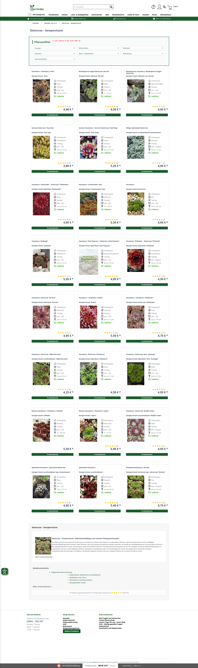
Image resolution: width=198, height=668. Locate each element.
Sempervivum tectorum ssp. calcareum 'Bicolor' (145, 472)
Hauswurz (130, 184)
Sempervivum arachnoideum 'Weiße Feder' (144, 415)
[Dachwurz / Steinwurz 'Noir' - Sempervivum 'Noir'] (41, 95)
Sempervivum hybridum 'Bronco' (45, 302)
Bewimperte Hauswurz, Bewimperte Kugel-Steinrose (144, 72)
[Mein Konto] (159, 7)
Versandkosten (94, 662)
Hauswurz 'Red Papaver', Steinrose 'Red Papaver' (99, 241)
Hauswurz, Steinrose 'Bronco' (44, 298)
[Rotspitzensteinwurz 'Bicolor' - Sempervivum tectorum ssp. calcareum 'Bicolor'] (136, 491)
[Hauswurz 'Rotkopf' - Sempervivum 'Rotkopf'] (41, 265)
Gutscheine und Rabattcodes (110, 628)
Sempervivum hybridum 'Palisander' (47, 189)
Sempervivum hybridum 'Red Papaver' (95, 246)
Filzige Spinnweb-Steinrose (137, 128)
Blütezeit (126, 48)
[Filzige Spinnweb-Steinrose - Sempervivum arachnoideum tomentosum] (136, 152)
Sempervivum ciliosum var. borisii (140, 76)
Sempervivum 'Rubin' (87, 302)
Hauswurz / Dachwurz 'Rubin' (91, 298)
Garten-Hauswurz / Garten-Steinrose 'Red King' (98, 128)
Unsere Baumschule (107, 620)
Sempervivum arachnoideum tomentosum (143, 132)
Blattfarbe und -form (78, 577)
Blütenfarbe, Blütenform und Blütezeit (85, 575)
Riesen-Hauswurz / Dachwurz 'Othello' (47, 411)
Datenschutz (104, 626)
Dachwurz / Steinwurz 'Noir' (43, 71)
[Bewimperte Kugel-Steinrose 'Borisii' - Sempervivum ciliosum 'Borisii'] (88, 95)
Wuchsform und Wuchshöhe (81, 580)
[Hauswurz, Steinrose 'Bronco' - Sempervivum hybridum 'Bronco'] (41, 321)
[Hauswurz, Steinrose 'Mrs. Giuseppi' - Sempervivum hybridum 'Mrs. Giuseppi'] (136, 378)
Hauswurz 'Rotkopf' (40, 241)
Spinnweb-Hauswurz (87, 467)
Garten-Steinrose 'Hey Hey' (43, 128)
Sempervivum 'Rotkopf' (41, 246)
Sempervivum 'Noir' (40, 76)
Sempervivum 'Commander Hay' (92, 189)
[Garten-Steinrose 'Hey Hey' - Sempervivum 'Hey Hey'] (41, 152)
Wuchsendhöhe (41, 59)
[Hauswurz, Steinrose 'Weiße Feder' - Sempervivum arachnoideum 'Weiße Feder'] (136, 435)
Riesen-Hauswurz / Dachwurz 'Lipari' (94, 411)
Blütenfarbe (83, 48)
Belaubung (127, 53)
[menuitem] (93, 6)
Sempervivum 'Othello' (41, 415)
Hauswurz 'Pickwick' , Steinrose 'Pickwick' (143, 241)
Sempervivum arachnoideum (91, 472)
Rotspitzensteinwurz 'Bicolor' (138, 467)
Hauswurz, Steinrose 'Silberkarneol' (46, 354)
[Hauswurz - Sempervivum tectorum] (136, 208)
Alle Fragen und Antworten (110, 618)
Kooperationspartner (71, 628)
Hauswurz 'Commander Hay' (90, 184)
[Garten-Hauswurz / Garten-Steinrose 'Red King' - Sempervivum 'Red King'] (88, 152)
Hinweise (113, 666)
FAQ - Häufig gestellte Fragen (110, 624)
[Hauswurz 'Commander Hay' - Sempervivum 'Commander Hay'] (88, 208)
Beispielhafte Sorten (78, 582)
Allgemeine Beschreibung (61, 572)
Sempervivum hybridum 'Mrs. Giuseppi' (142, 359)
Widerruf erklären (72, 631)
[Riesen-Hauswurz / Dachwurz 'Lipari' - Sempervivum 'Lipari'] (88, 435)
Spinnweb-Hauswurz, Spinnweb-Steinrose (48, 467)
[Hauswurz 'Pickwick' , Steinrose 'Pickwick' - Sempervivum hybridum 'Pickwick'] (136, 265)
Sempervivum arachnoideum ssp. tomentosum (51, 472)
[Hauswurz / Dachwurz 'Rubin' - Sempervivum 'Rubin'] (88, 321)
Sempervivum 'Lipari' (87, 415)
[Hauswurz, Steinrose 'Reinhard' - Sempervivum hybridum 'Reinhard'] (88, 378)
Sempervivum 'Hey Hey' (41, 132)
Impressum (67, 626)
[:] (156, 101)
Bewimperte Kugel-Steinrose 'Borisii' (94, 71)
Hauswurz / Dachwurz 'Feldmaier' (140, 298)
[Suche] (164, 7)
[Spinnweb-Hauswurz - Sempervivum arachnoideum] (88, 491)
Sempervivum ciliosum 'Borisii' (91, 76)
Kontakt (66, 618)
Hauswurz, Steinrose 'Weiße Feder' (140, 411)
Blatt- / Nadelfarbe (86, 53)
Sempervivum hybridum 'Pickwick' (140, 246)
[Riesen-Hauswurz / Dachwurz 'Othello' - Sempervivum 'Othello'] (41, 435)
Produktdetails (146, 115)
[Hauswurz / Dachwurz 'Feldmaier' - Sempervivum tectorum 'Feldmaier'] (136, 321)
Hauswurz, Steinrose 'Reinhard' (92, 354)
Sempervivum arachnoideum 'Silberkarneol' (50, 359)
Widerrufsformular (70, 622)
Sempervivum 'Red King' (89, 132)
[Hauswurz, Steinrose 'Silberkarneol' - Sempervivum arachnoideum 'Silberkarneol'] (41, 378)
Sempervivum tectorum (136, 189)
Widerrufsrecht (69, 620)
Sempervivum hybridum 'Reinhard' (93, 359)
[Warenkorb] (169, 7)
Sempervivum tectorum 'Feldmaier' (140, 302)
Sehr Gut (103, 666)
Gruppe (38, 48)
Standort (38, 53)
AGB (64, 624)
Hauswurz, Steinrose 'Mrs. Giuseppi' (140, 354)
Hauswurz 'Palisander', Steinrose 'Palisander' (50, 184)
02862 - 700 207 (35, 621)
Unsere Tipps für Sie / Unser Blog (112, 622)
